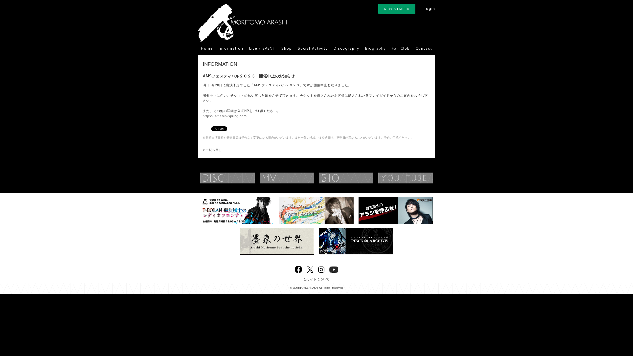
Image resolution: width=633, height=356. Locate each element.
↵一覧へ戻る (212, 150)
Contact (424, 48)
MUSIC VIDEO (297, 178)
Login (429, 8)
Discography (346, 48)
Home (207, 48)
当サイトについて (316, 279)
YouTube (415, 178)
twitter (310, 269)
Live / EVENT (262, 48)
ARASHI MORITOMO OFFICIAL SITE (242, 23)
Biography (375, 48)
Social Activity (313, 48)
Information (231, 48)
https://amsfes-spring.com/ (225, 116)
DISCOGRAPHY (237, 178)
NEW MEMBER (397, 9)
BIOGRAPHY (356, 178)
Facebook (298, 268)
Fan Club (401, 48)
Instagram (321, 269)
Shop (286, 48)
